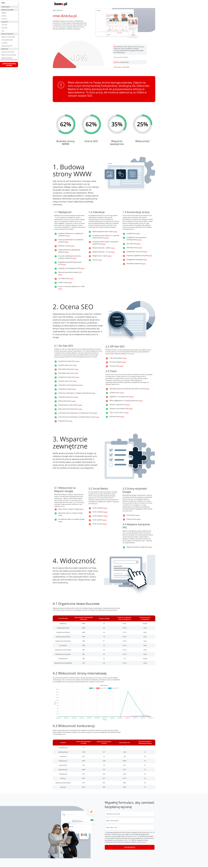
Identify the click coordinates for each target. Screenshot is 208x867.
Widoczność (5, 49)
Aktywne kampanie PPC (7, 46)
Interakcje (4, 15)
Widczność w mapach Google (8, 37)
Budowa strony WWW (7, 10)
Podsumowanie (6, 7)
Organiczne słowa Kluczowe (8, 52)
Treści (3, 31)
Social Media (4, 43)
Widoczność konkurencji (7, 58)
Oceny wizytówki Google (7, 40)
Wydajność (4, 12)
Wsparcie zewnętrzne (7, 34)
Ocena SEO (5, 22)
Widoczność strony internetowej (9, 55)
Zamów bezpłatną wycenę (9, 64)
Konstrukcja (4, 18)
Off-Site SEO (4, 28)
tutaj (138, 842)
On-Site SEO (4, 25)
